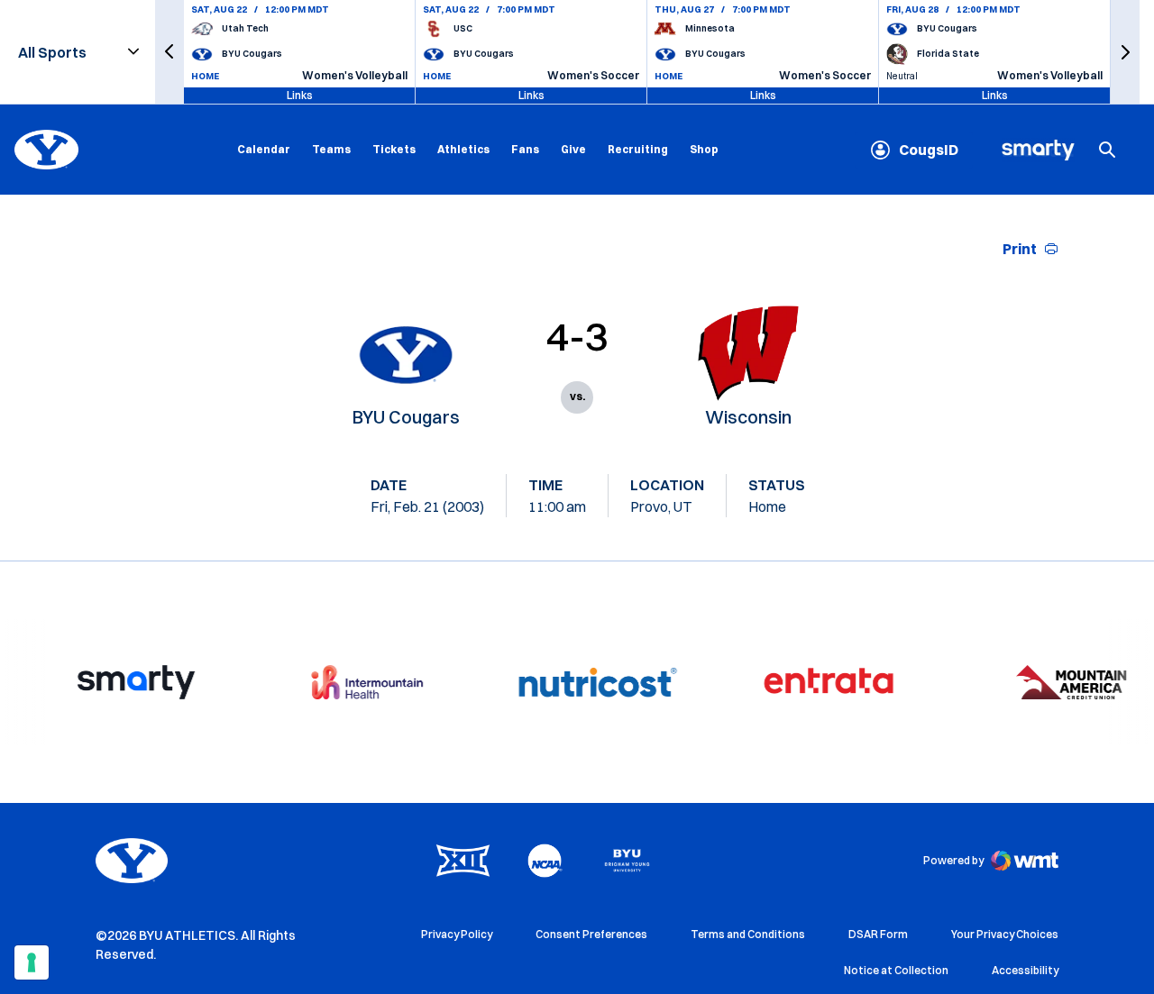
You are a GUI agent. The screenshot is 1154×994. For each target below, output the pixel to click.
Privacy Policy (456, 934)
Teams (331, 149)
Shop (704, 148)
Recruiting (638, 149)
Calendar (263, 149)
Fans (525, 149)
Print (1020, 249)
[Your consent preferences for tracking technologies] (31, 962)
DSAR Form (878, 934)
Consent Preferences (591, 934)
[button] (169, 52)
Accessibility (1025, 969)
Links (300, 95)
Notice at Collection (896, 970)
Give (573, 149)
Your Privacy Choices (1004, 934)
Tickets (394, 149)
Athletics (463, 149)
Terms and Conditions (748, 934)
